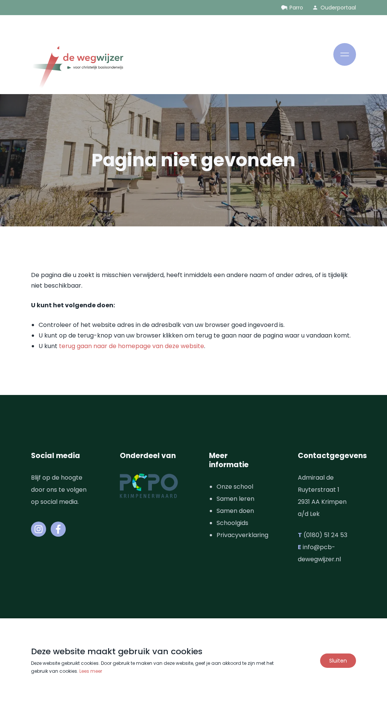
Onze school (235, 486)
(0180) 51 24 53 (325, 535)
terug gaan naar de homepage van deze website (131, 346)
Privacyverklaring (242, 535)
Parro (296, 7)
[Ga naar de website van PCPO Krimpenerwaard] (149, 486)
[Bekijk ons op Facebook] (58, 529)
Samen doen (235, 510)
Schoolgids (232, 523)
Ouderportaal (338, 7)
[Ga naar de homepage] (77, 68)
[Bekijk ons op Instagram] (38, 529)
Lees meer (90, 671)
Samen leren (235, 498)
